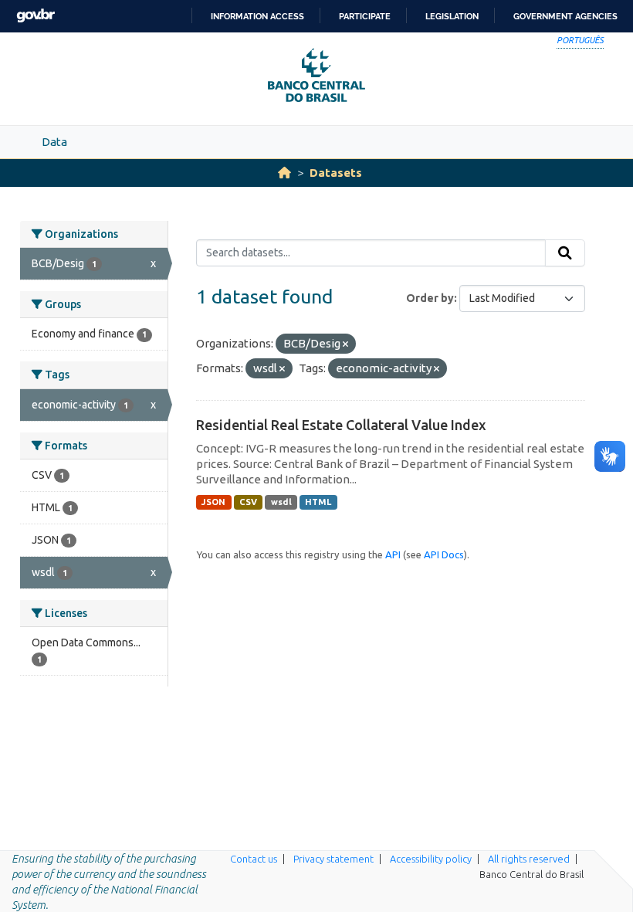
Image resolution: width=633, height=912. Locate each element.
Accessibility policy (431, 858)
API (393, 554)
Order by (430, 298)
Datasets (336, 172)
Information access (257, 16)
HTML (318, 502)
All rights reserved (529, 858)
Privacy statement (333, 858)
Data (54, 141)
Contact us (253, 858)
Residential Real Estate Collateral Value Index (341, 424)
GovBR (35, 15)
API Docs (444, 554)
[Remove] (345, 344)
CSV (248, 502)
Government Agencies (565, 16)
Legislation (452, 16)
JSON (213, 502)
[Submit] (565, 253)
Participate (365, 16)
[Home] (284, 172)
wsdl (281, 502)
